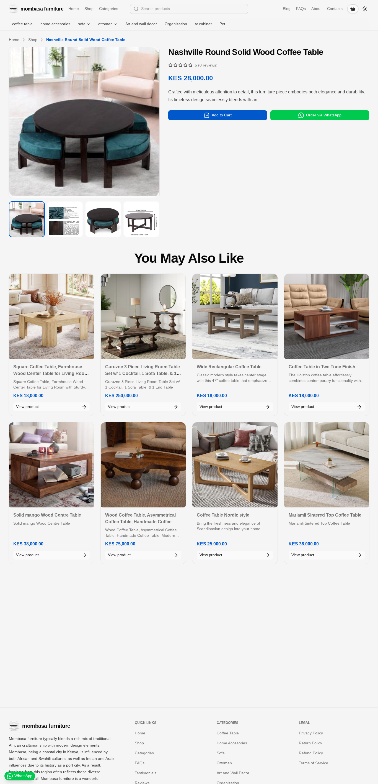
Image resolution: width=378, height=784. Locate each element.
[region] (84, 122)
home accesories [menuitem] (55, 24)
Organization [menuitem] (176, 24)
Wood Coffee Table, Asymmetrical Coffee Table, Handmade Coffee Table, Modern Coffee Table (140, 522)
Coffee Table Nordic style (223, 515)
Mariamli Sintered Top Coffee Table (325, 515)
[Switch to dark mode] (364, 8)
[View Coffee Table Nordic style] (235, 465)
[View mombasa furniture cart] (353, 9)
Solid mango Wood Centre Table (47, 515)
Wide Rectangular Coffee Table (229, 366)
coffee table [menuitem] (22, 24)
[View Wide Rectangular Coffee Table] (235, 316)
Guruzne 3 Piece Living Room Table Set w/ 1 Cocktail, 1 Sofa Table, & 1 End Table (142, 373)
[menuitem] (84, 24)
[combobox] (189, 9)
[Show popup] (246, 9)
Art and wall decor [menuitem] (141, 24)
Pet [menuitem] (222, 24)
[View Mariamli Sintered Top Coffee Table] (326, 465)
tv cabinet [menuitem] (203, 24)
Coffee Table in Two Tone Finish (322, 366)
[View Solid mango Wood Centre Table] (51, 465)
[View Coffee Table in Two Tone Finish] (326, 316)
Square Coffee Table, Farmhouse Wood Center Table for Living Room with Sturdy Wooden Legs (50, 373)
